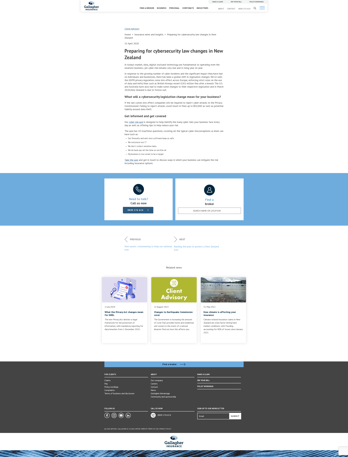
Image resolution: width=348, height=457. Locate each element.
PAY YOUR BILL (203, 380)
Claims (107, 380)
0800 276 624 (244, 8)
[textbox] (207, 210)
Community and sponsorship (163, 396)
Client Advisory (132, 28)
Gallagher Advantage (160, 393)
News (153, 390)
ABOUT (221, 8)
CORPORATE (188, 8)
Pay (106, 383)
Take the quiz (131, 159)
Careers (154, 383)
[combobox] (209, 211)
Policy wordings (111, 387)
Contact (154, 387)
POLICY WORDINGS (205, 386)
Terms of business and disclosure (119, 393)
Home (128, 34)
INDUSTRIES (202, 8)
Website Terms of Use (149, 429)
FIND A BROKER (147, 8)
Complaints (109, 390)
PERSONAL (174, 8)
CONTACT (231, 8)
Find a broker (169, 364)
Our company (157, 380)
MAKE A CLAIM (203, 374)
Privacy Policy (165, 429)
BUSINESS (161, 8)
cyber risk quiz (136, 122)
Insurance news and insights (149, 34)
